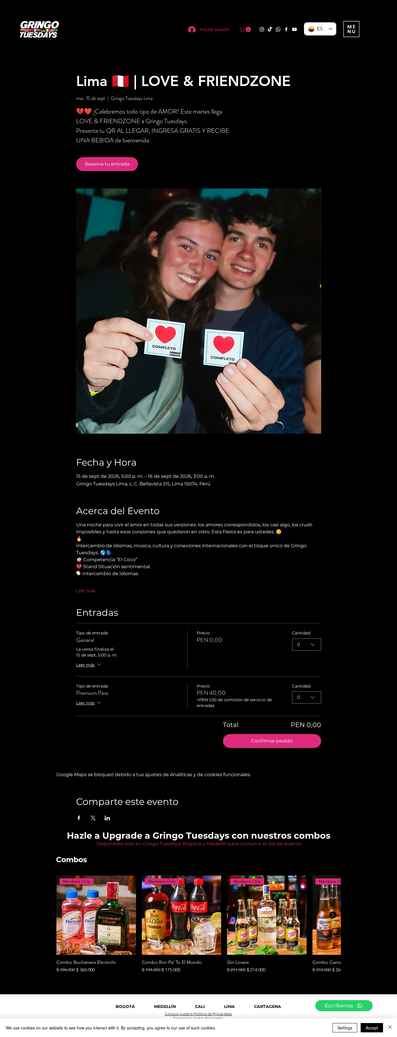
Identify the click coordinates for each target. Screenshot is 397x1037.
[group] (198, 924)
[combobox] (306, 644)
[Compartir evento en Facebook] (79, 818)
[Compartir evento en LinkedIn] (107, 818)
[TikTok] (270, 29)
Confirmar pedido (272, 741)
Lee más (86, 590)
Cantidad (301, 633)
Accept (372, 1028)
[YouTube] (294, 29)
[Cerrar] (390, 1027)
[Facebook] (286, 29)
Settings (344, 1028)
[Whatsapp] (278, 29)
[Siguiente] (332, 915)
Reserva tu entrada (107, 164)
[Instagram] (262, 29)
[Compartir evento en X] (93, 818)
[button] (245, 29)
